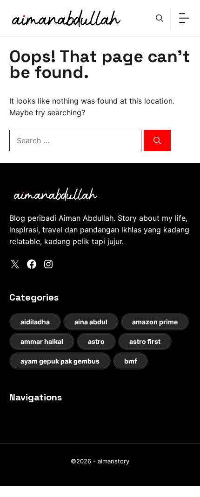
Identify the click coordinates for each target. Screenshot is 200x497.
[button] (159, 18)
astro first (144, 341)
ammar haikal (41, 341)
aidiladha (35, 322)
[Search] (157, 140)
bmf (130, 361)
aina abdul (90, 322)
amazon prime (155, 322)
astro (96, 341)
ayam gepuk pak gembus (60, 361)
